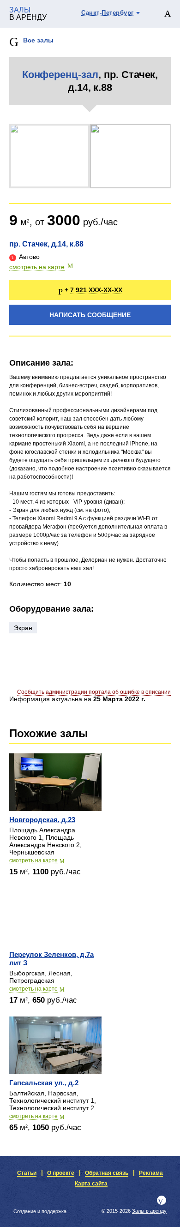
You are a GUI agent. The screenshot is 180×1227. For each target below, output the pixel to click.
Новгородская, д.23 (42, 820)
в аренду (28, 13)
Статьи (26, 1173)
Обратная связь (106, 1173)
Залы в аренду (149, 1211)
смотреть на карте (37, 267)
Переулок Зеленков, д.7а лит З (51, 958)
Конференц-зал (60, 74)
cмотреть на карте (33, 860)
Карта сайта (91, 1183)
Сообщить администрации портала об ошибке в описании (94, 692)
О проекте (60, 1173)
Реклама (151, 1173)
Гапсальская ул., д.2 (43, 1083)
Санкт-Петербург (107, 12)
